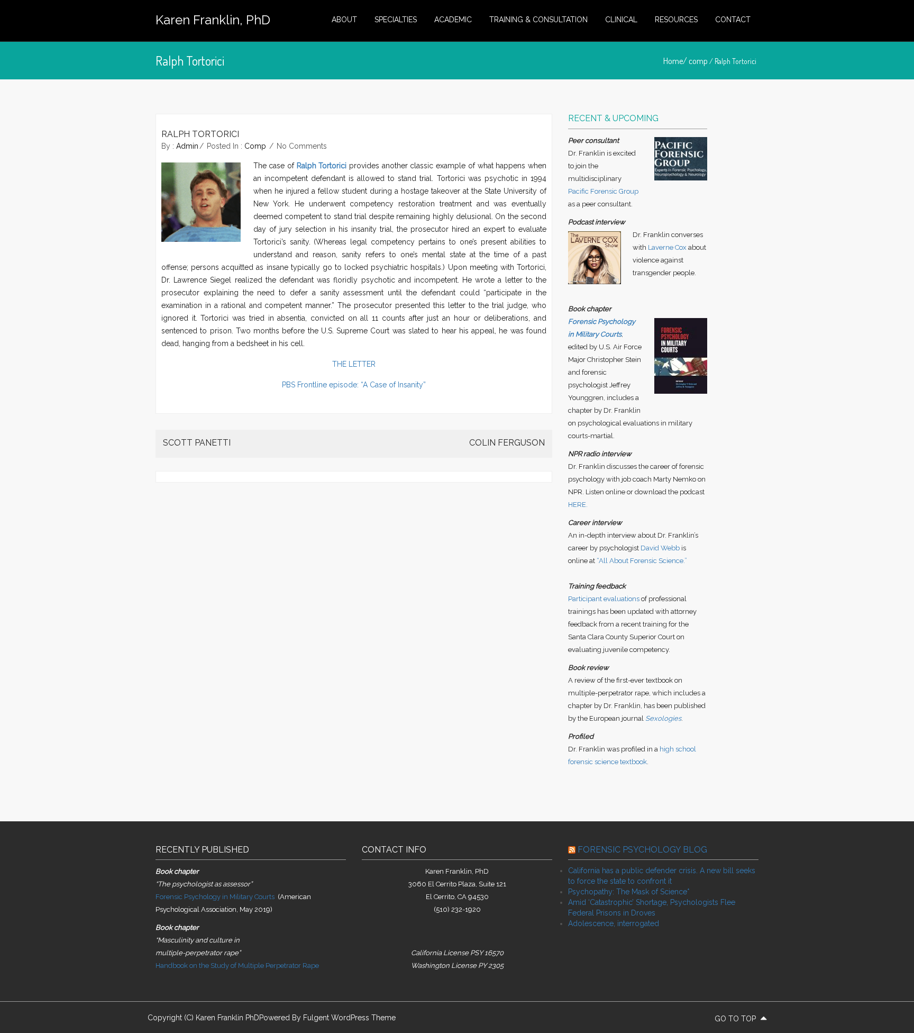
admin (187, 146)
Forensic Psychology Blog (642, 850)
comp (698, 61)
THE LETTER (354, 364)
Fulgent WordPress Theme (349, 1017)
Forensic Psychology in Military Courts (215, 897)
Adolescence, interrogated (613, 923)
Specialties (395, 19)
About (344, 19)
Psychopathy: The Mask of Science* (629, 891)
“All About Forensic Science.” (642, 561)
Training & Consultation (538, 19)
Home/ (676, 61)
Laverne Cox (667, 247)
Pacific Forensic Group (603, 191)
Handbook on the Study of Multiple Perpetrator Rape (237, 965)
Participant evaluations (603, 599)
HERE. (578, 505)
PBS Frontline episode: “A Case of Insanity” (354, 384)
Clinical (621, 19)
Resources (676, 19)
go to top (736, 1018)
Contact (733, 19)
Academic (453, 19)
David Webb (660, 548)
